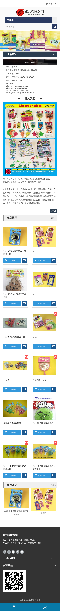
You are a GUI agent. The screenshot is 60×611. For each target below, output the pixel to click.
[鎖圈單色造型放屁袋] (15, 408)
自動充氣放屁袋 (39, 380)
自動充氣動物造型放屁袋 (14, 337)
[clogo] (30, 12)
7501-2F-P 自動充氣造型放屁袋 (14, 295)
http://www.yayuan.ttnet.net (17, 88)
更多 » (53, 218)
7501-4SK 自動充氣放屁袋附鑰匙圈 (14, 467)
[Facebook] (4, 552)
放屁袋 (36, 251)
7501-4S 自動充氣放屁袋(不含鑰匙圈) (44, 467)
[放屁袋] (44, 236)
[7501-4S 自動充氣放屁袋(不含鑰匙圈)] (44, 451)
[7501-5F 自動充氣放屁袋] (44, 414)
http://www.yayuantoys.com (17, 86)
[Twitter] (17, 552)
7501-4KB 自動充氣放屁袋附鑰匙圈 (14, 252)
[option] (16, 502)
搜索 (54, 26)
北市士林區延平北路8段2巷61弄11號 (21, 70)
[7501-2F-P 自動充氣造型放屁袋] (15, 283)
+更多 (53, 211)
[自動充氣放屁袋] (44, 365)
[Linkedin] (13, 552)
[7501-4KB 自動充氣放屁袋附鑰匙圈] (15, 236)
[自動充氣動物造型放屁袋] (15, 322)
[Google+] (9, 552)
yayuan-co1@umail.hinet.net (22, 93)
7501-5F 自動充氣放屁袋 (43, 423)
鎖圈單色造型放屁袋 (12, 423)
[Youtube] (22, 552)
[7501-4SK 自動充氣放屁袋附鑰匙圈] (15, 451)
